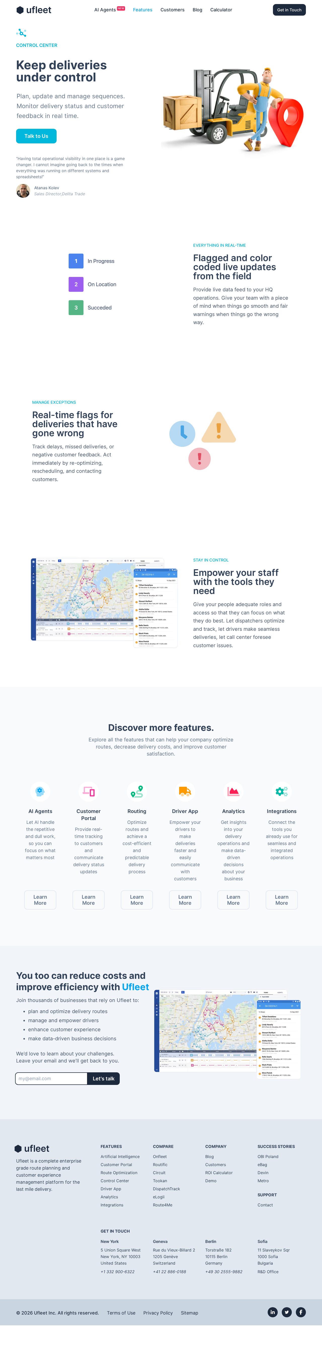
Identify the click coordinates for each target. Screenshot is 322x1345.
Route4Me (162, 1204)
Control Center (115, 1180)
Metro (263, 1180)
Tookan (160, 1180)
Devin (263, 1172)
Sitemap (189, 1313)
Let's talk (103, 1079)
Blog (197, 9)
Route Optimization (119, 1172)
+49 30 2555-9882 (224, 1271)
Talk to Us (36, 136)
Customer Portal (116, 1164)
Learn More (40, 900)
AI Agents (105, 9)
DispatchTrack (166, 1188)
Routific (160, 1164)
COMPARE (163, 1146)
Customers (172, 9)
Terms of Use (121, 1313)
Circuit (159, 1172)
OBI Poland (268, 1156)
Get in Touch (289, 9)
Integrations (112, 1204)
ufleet (34, 10)
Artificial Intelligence (120, 1156)
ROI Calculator (219, 1172)
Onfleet (160, 1156)
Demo (211, 1180)
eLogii (159, 1196)
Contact (265, 1204)
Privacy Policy (158, 1313)
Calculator (221, 9)
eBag (262, 1164)
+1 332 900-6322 (118, 1271)
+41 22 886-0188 (169, 1271)
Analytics (109, 1196)
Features (142, 9)
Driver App (111, 1188)
